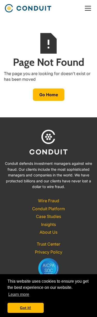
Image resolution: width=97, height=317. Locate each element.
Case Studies (48, 216)
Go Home (48, 94)
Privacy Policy (48, 252)
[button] (87, 8)
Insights (48, 224)
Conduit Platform (48, 208)
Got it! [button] (25, 308)
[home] (28, 8)
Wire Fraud (48, 200)
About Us (48, 232)
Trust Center (48, 244)
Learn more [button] (18, 294)
